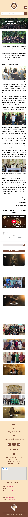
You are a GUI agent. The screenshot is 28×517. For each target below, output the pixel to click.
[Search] (25, 13)
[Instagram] (14, 444)
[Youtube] (18, 444)
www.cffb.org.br (11, 488)
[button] (25, 7)
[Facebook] (9, 444)
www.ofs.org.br (10, 497)
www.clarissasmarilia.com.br (14, 495)
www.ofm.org (10, 486)
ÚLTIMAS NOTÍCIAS (14, 251)
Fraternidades (18, 237)
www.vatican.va (12, 491)
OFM (23, 237)
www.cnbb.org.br (11, 493)
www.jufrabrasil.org (12, 499)
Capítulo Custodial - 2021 (9, 237)
